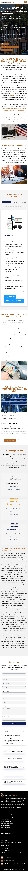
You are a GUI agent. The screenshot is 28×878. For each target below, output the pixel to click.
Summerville (23, 108)
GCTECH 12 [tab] (23, 202)
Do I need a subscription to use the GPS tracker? (13, 782)
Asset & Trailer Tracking (7, 817)
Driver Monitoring (5, 825)
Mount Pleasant (6, 108)
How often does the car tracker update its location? (12, 774)
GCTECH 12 (3, 838)
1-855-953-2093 (8, 857)
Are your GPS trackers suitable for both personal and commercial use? (13, 750)
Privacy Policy (4, 848)
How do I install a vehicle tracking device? (13, 759)
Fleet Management (5, 827)
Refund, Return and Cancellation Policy (11, 853)
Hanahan (12, 110)
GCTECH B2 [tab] (15, 202)
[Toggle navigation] (25, 2)
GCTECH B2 (4, 836)
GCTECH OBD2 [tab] (6, 202)
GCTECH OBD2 (4, 840)
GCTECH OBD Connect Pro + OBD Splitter (11, 842)
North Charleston (14, 108)
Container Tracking (6, 821)
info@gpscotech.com (9, 860)
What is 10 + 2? (5, 716)
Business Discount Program (10, 46)
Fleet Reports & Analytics (7, 823)
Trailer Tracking (5, 819)
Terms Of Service (5, 850)
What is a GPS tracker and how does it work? (13, 730)
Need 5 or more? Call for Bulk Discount (14, 301)
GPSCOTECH (13, 95)
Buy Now (5, 43)
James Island (17, 110)
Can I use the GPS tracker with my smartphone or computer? (13, 767)
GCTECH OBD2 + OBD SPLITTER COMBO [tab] (14, 206)
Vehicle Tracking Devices (7, 815)
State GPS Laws (5, 855)
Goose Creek (6, 110)
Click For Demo (7, 50)
